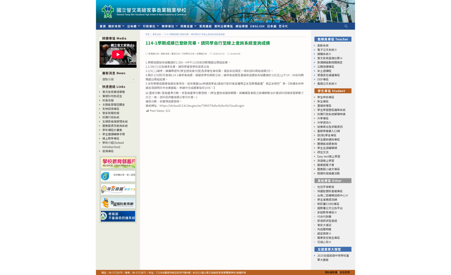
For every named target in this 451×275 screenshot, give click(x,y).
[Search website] (346, 26)
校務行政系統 (110, 117)
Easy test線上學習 (328, 156)
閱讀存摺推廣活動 (328, 173)
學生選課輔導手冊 (113, 134)
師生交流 (323, 152)
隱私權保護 (331, 272)
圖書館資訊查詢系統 (115, 125)
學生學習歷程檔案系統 (331, 110)
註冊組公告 (201, 53)
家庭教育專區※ (327, 212)
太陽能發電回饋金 (113, 104)
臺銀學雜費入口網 (328, 131)
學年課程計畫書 (112, 130)
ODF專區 (323, 79)
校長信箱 (108, 100)
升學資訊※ (324, 122)
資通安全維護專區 (328, 75)
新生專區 (323, 101)
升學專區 (323, 118)
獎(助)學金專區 (326, 135)
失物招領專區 (110, 109)
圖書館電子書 (325, 165)
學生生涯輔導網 (327, 148)
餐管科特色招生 (112, 96)
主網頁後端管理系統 (115, 121)
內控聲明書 (324, 229)
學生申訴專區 (325, 97)
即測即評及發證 (327, 221)
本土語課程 (324, 71)
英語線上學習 (325, 160)
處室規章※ (324, 233)
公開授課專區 (325, 66)
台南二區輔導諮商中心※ (332, 195)
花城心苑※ (324, 242)
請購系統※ (324, 54)
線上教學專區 (110, 138)
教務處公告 (154, 53)
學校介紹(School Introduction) (113, 144)
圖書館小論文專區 (328, 169)
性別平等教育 (325, 187)
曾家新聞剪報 (110, 113)
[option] (118, 55)
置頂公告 (175, 53)
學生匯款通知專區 (328, 139)
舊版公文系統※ (327, 83)
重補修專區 (324, 105)
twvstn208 (235, 53)
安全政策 (345, 272)
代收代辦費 (324, 216)
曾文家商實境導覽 (113, 92)
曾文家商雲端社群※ (330, 58)
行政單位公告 (188, 53)
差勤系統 (323, 45)
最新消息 (165, 53)
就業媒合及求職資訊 (330, 127)
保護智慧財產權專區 (330, 191)
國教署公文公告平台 (330, 208)
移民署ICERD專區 (328, 204)
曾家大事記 (324, 225)
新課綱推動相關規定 (330, 62)
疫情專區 (108, 151)
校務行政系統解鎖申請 (331, 114)
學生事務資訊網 (327, 199)
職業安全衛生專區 (328, 237)
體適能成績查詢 (327, 143)
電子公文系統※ (327, 49)
